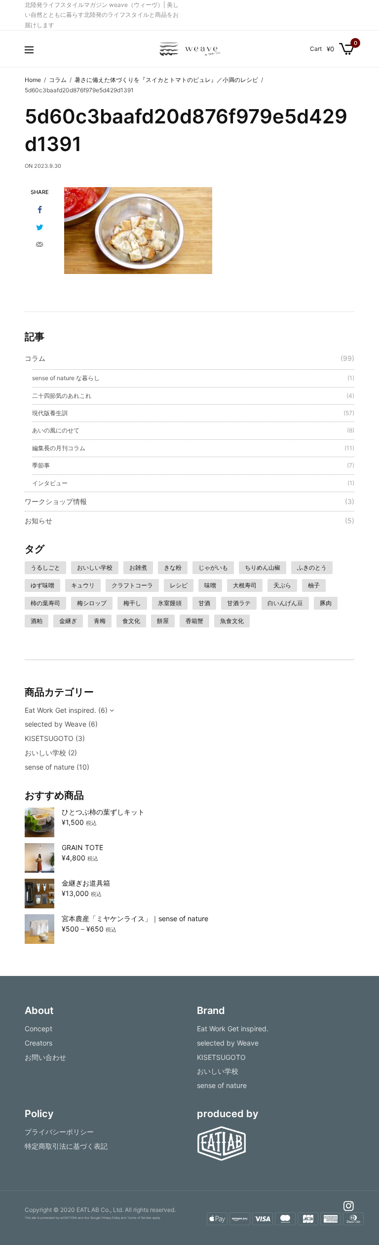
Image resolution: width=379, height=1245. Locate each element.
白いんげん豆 (285, 603)
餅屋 (163, 620)
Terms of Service (139, 1217)
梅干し (132, 603)
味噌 (210, 585)
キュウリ (83, 585)
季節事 (41, 465)
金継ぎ (68, 620)
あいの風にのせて (55, 430)
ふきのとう (312, 567)
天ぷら (282, 585)
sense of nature (50, 767)
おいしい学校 (95, 567)
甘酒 (204, 603)
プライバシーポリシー (59, 1132)
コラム (35, 358)
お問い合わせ (45, 1056)
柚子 (314, 585)
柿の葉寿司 (45, 603)
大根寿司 (245, 585)
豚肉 (326, 603)
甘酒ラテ (239, 603)
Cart (316, 49)
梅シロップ (92, 603)
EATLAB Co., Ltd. (99, 1209)
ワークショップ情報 (56, 501)
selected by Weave (55, 724)
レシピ (179, 585)
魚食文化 (232, 620)
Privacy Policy (111, 1217)
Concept (38, 1028)
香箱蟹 (194, 620)
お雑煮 (138, 567)
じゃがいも (213, 567)
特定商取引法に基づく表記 (66, 1145)
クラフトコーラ (132, 585)
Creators (38, 1042)
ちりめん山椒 (262, 567)
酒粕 (36, 620)
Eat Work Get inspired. (60, 710)
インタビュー (50, 483)
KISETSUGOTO (49, 738)
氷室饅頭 (170, 603)
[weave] (189, 49)
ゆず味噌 (42, 585)
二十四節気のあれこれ (61, 395)
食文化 (131, 620)
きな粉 (173, 567)
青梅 (100, 620)
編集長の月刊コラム (58, 448)
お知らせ (38, 520)
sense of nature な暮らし (66, 378)
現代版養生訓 (50, 413)
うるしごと (45, 567)
